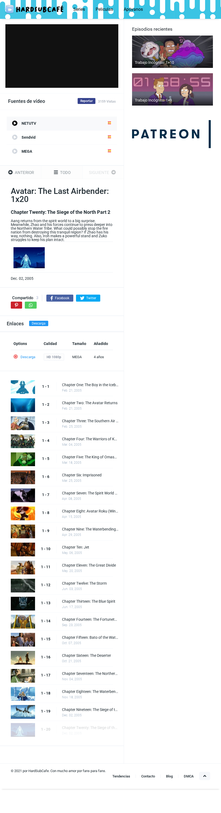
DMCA (189, 776)
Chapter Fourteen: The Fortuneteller (90, 619)
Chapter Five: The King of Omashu (90, 457)
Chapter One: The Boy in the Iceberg (90, 385)
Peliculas (104, 9)
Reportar (86, 101)
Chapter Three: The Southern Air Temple (90, 421)
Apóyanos (133, 9)
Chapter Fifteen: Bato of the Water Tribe (90, 637)
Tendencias (121, 776)
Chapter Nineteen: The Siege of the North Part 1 (90, 709)
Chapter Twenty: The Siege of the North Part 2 (90, 727)
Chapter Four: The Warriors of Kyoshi (90, 439)
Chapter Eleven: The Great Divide (89, 565)
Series (79, 9)
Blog (169, 776)
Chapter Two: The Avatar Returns (90, 403)
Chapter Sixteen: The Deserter (86, 655)
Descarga (39, 323)
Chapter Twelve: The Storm (84, 583)
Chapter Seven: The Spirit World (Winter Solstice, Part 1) (90, 493)
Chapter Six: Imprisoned (82, 475)
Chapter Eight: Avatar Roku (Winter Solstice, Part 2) (90, 511)
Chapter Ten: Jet (75, 547)
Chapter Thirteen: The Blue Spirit (88, 601)
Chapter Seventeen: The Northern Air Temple (90, 673)
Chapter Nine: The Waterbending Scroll (90, 529)
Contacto (148, 776)
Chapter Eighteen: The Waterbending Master (90, 691)
